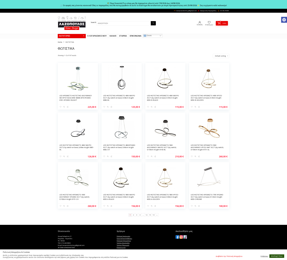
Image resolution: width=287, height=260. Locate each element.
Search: (93, 22)
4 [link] (139, 215)
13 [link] (150, 215)
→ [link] (157, 215)
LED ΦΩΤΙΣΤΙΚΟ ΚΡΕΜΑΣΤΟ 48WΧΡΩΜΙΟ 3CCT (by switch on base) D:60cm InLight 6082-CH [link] (119, 147)
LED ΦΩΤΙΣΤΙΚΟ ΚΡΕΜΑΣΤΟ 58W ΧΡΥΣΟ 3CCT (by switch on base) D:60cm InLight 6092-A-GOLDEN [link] (162, 196)
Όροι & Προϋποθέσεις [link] (124, 239)
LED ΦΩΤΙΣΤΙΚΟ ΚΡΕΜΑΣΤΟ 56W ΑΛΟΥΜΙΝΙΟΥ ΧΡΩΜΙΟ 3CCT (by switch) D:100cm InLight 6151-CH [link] (74, 196)
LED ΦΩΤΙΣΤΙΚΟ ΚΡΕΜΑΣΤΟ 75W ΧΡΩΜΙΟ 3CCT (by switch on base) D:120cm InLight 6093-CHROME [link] (207, 196)
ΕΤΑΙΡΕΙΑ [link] (123, 36)
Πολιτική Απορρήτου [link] (124, 241)
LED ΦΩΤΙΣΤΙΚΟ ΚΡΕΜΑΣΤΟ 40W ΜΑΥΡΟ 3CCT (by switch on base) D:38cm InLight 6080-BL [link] (119, 97)
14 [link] (153, 215)
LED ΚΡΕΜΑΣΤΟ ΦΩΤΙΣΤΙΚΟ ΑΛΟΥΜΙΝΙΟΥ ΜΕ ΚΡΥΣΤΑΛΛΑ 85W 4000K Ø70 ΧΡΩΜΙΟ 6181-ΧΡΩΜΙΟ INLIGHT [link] (75, 97)
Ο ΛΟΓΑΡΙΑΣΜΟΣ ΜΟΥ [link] (97, 36)
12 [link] (146, 215)
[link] (284, 20)
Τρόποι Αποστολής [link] (123, 243)
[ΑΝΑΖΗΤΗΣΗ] (153, 23)
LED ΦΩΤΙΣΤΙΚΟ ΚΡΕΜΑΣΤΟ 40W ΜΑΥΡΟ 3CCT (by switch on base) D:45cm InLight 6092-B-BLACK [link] (163, 97)
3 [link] (136, 215)
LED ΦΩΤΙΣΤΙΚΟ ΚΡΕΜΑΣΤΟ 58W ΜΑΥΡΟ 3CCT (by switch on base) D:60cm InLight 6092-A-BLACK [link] (119, 196)
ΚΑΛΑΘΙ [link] (113, 36)
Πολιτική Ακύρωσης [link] (123, 236)
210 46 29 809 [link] (224, 11)
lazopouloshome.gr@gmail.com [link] (186, 11)
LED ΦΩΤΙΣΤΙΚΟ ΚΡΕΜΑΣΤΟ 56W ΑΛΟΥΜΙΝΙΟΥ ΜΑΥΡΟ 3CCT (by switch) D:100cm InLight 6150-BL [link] (161, 147)
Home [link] (60, 42)
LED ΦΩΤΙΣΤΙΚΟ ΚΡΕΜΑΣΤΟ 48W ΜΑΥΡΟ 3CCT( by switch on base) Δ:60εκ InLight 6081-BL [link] (76, 147)
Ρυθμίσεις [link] (264, 256)
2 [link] (133, 215)
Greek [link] (149, 36)
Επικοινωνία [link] (121, 248)
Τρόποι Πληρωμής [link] (123, 245)
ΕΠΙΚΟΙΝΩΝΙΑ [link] (135, 36)
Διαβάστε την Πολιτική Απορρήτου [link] (229, 256)
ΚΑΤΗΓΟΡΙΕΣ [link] (64, 36)
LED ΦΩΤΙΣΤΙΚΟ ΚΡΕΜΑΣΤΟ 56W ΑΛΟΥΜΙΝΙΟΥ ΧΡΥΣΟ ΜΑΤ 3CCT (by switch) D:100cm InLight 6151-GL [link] (207, 147)
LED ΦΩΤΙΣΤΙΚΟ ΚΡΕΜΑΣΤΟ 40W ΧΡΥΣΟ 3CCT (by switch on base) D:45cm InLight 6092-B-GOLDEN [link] (206, 97)
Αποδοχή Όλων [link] (277, 256)
